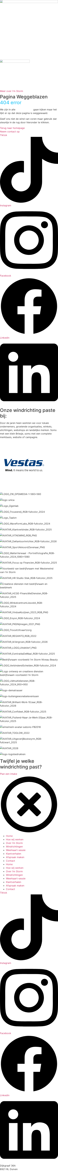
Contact (10, 860)
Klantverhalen (13, 853)
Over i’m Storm (14, 843)
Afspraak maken (15, 857)
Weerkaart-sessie (15, 850)
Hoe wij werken (14, 839)
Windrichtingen (14, 846)
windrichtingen (24, 109)
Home (9, 835)
